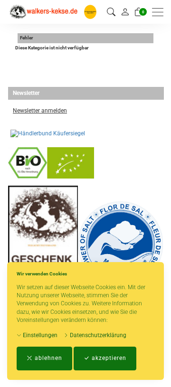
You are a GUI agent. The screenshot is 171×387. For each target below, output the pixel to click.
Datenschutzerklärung (97, 335)
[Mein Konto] (125, 12)
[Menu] (160, 12)
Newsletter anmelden (40, 110)
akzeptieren (108, 358)
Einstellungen (39, 335)
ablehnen (47, 358)
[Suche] (111, 12)
